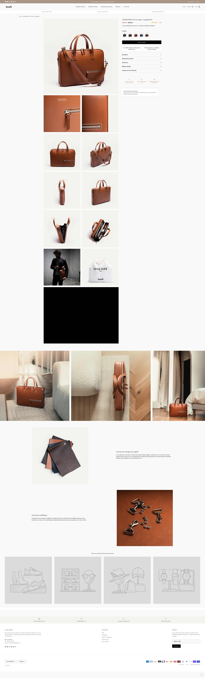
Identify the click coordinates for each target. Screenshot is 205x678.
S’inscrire (102, 345)
